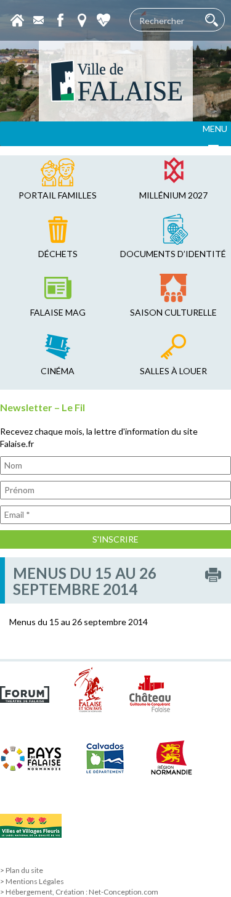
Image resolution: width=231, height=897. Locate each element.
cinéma (58, 371)
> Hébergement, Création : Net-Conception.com (79, 891)
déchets (58, 253)
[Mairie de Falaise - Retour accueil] (116, 81)
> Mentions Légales (32, 881)
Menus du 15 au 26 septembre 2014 (78, 621)
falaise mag (58, 312)
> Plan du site (21, 870)
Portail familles (57, 195)
